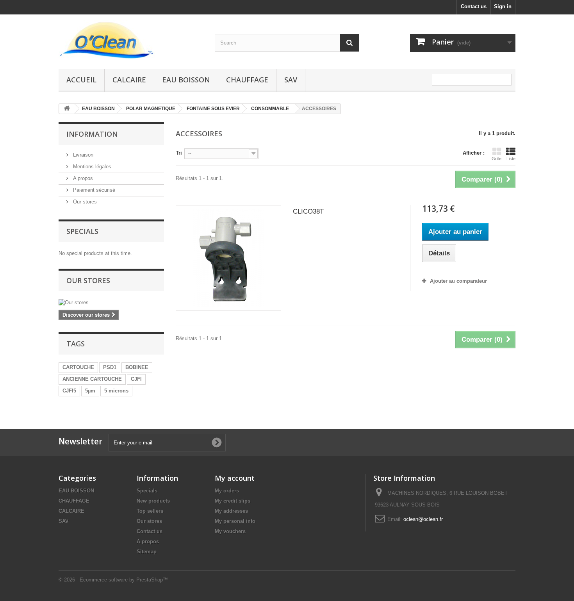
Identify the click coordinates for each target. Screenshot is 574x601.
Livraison (82, 155)
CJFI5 (69, 391)
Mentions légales (91, 166)
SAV (290, 79)
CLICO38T (308, 211)
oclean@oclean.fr (423, 519)
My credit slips (232, 501)
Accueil (81, 79)
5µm (90, 391)
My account (235, 478)
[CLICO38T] (228, 258)
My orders (227, 491)
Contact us (474, 6)
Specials (82, 231)
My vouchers (230, 531)
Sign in (503, 6)
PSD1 (109, 367)
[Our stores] (111, 302)
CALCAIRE (129, 79)
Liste (510, 158)
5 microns (116, 391)
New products (153, 501)
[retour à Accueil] (66, 109)
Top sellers (150, 511)
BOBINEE (136, 367)
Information (92, 134)
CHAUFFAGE (247, 79)
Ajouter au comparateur (458, 281)
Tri (179, 153)
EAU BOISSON (186, 79)
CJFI (136, 379)
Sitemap (147, 552)
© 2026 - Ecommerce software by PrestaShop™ (113, 580)
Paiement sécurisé (93, 190)
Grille (496, 158)
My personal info (235, 521)
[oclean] (131, 39)
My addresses (231, 511)
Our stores (84, 202)
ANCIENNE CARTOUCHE (92, 379)
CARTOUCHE (78, 367)
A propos (82, 178)
